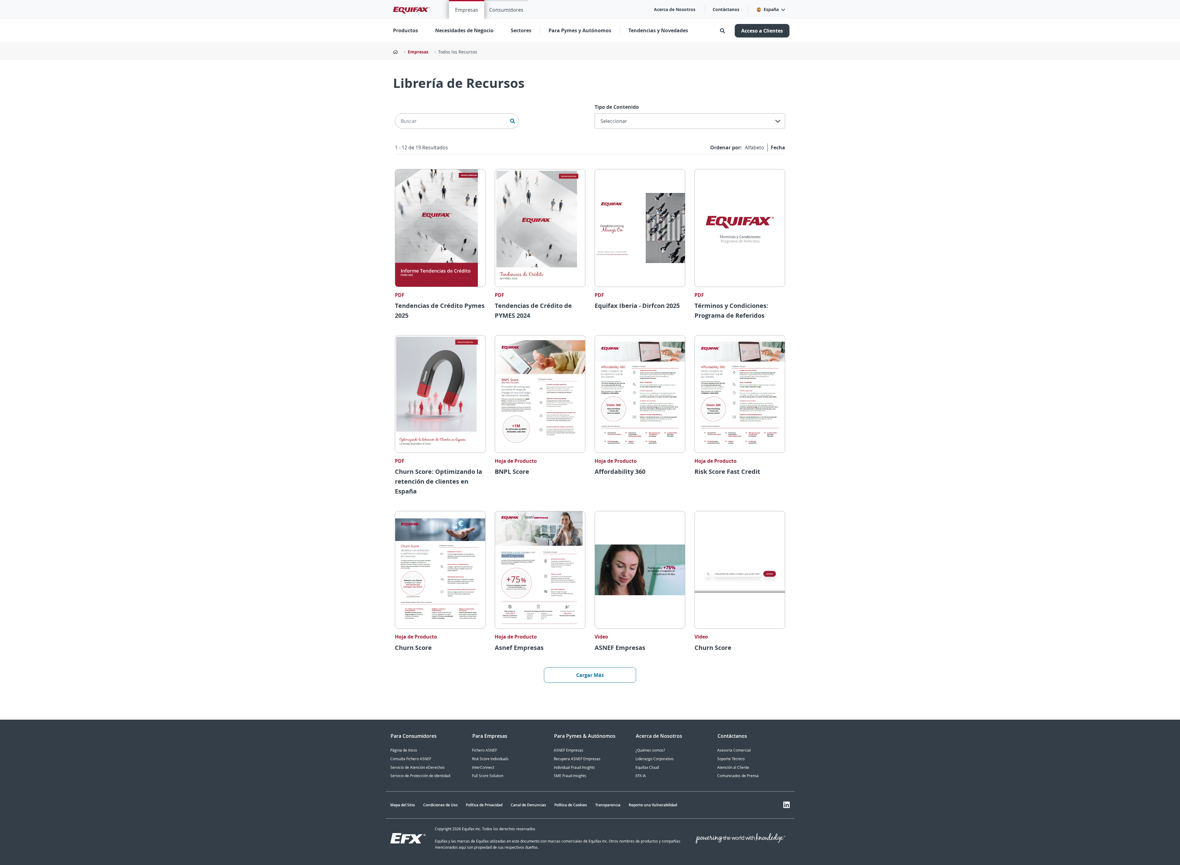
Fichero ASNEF (484, 750)
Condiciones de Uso (440, 805)
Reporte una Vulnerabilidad (653, 805)
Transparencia (607, 805)
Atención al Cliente (733, 767)
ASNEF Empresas (620, 647)
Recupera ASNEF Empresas (577, 758)
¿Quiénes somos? (650, 750)
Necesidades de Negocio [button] (464, 30)
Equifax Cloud (647, 767)
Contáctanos (726, 9)
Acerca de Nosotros (674, 9)
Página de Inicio (403, 750)
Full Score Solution (487, 775)
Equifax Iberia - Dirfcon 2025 (637, 305)
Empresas (466, 9)
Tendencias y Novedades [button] (658, 30)
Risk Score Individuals (490, 758)
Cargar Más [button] (590, 675)
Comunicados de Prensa (738, 775)
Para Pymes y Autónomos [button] (580, 30)
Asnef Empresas (519, 647)
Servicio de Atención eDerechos (417, 767)
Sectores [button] (521, 30)
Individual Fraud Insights (574, 767)
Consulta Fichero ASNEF (410, 758)
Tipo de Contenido (617, 107)
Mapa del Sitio (402, 805)
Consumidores (506, 9)
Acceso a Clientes (762, 30)
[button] (770, 9)
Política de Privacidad (484, 805)
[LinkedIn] (786, 805)
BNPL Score (512, 471)
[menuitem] (466, 9)
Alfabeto (754, 147)
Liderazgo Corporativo (654, 758)
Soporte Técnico (731, 758)
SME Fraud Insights (570, 775)
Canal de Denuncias (528, 805)
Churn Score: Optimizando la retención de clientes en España (438, 481)
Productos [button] (405, 30)
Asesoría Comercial (734, 750)
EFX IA (640, 775)
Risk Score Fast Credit (727, 471)
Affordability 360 (620, 471)
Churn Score (413, 647)
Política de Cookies (570, 805)
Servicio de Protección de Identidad (420, 775)
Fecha (778, 147)
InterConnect (483, 767)
